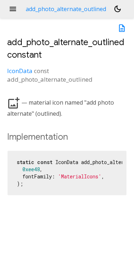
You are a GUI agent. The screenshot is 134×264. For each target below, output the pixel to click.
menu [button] (13, 9)
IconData (20, 71)
